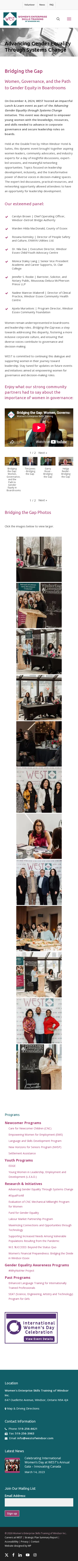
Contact (35, 1541)
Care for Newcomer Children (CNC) (30, 1128)
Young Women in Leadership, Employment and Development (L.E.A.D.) (37, 1174)
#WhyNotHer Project (21, 1270)
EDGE (12, 1166)
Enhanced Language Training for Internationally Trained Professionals (37, 1285)
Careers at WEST (13, 1537)
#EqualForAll (16, 1195)
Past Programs (17, 1277)
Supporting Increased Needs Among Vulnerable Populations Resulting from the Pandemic (37, 1238)
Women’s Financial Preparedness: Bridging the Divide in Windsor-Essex (41, 1256)
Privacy (24, 1541)
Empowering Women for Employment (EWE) (36, 1134)
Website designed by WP (18, 1545)
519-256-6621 (27, 1428)
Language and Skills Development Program (35, 1141)
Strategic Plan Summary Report (41, 1537)
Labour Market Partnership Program (31, 1219)
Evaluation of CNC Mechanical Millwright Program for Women (39, 1204)
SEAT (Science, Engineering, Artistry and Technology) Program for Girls (41, 1296)
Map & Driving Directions (23, 1408)
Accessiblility (11, 1541)
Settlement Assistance (22, 1153)
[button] (69, 19)
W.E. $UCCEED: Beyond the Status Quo (32, 1247)
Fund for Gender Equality (24, 1212)
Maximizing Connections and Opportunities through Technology (40, 1227)
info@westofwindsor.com (35, 1438)
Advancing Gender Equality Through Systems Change (41, 1189)
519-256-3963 (24, 1433)
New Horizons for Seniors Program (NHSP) (35, 1147)
